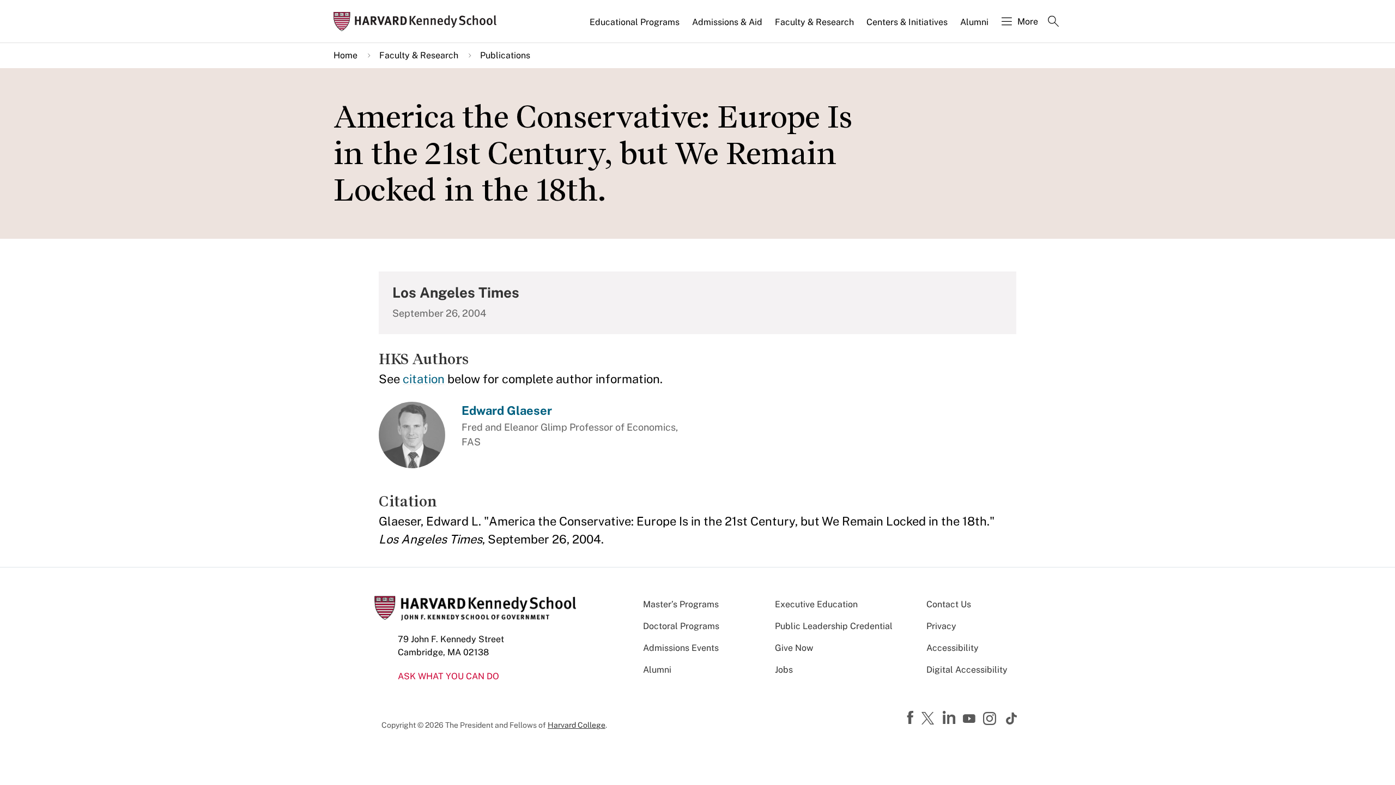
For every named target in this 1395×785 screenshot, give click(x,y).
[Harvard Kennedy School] (418, 21)
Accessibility (952, 648)
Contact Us (948, 604)
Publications (505, 55)
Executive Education (816, 604)
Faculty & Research (814, 22)
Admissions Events (681, 648)
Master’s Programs (681, 604)
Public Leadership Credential (834, 626)
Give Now (794, 648)
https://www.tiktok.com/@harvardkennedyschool (1012, 718)
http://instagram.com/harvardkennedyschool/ (991, 719)
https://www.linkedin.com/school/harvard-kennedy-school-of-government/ (950, 718)
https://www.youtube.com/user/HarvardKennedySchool (970, 719)
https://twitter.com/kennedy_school (929, 719)
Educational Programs (635, 22)
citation (424, 379)
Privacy (941, 626)
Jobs (784, 670)
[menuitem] (635, 26)
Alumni (974, 22)
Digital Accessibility (967, 670)
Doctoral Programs (681, 626)
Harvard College (576, 725)
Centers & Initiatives (907, 22)
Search (1053, 22)
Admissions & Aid (727, 22)
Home (345, 55)
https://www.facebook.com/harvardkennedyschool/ (911, 718)
